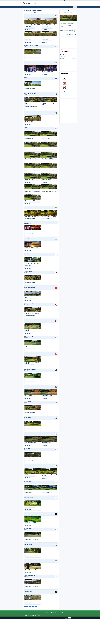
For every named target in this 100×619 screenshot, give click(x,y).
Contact (45, 612)
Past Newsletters (74, 58)
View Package (66, 34)
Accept (69, 617)
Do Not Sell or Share (54, 612)
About (42, 612)
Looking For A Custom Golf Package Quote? (30, 606)
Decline (66, 617)
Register (69, 0)
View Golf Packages (72, 34)
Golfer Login (66, 0)
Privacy (48, 612)
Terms (50, 612)
